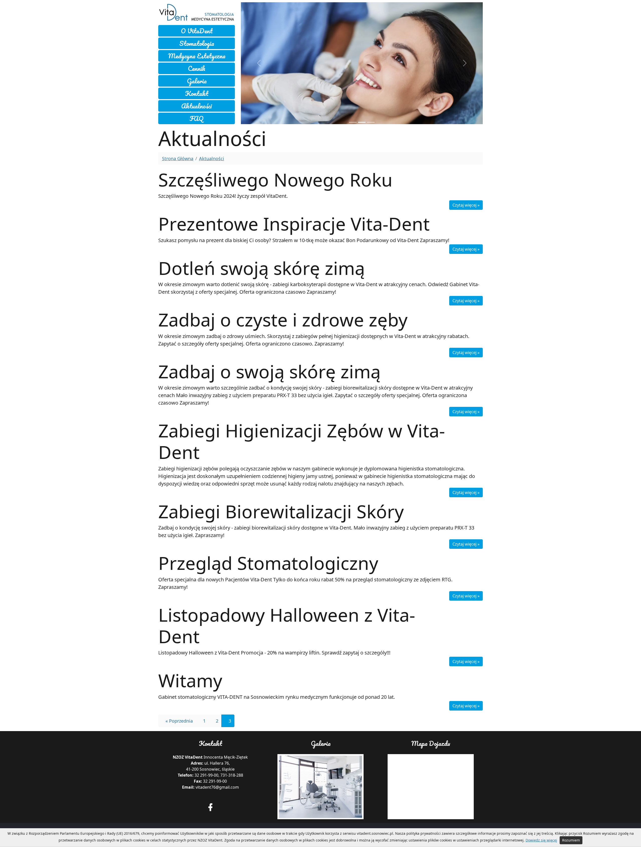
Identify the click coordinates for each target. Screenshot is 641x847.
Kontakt (196, 93)
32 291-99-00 (206, 775)
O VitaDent (197, 31)
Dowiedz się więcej (541, 840)
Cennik (196, 68)
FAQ (197, 118)
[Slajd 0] (353, 122)
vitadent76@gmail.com (217, 787)
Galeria (197, 81)
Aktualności (196, 106)
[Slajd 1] (362, 122)
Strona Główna (177, 158)
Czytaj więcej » (465, 205)
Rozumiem (571, 840)
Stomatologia (196, 43)
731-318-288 (231, 775)
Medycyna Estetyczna (196, 56)
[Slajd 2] (371, 122)
